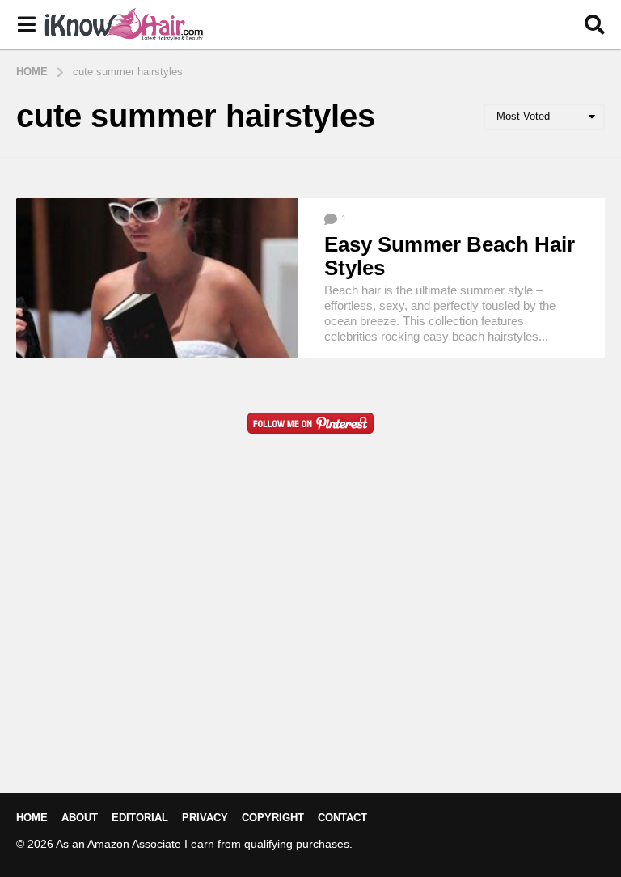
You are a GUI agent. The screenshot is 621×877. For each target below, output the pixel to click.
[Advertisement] (310, 639)
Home (32, 817)
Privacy (205, 817)
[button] (26, 25)
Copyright (273, 817)
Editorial (140, 817)
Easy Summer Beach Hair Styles (449, 256)
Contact (342, 817)
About (79, 817)
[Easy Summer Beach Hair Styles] (157, 278)
